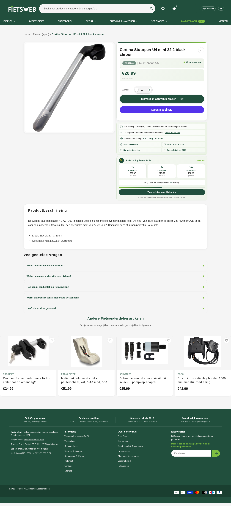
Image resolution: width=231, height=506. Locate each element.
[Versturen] (216, 453)
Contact (68, 466)
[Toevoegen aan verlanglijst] (201, 50)
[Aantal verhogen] (150, 90)
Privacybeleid (124, 451)
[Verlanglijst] (163, 8)
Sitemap (68, 471)
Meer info (201, 160)
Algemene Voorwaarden (128, 456)
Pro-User (8, 374)
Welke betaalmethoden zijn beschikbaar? (115, 276)
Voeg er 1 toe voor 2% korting (161, 192)
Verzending (69, 441)
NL (221, 8)
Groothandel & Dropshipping (130, 446)
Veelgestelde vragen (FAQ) (76, 436)
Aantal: (125, 90)
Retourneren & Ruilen (74, 456)
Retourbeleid (123, 466)
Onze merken (124, 441)
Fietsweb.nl (21, 489)
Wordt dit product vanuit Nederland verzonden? (115, 297)
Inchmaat (68, 461)
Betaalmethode (71, 446)
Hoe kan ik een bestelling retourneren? (115, 287)
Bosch (181, 374)
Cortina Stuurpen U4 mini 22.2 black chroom (78, 34)
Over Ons (122, 436)
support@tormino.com (34, 440)
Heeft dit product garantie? (115, 308)
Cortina (129, 63)
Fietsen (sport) (41, 34)
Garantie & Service (73, 451)
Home (27, 34)
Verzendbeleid (124, 461)
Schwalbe (125, 374)
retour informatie (172, 132)
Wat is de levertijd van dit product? (115, 265)
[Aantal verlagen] (137, 90)
